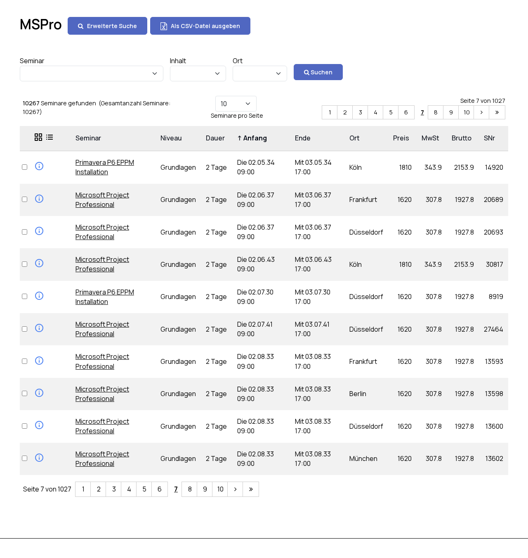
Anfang (253, 137)
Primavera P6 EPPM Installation (104, 167)
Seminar (89, 137)
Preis (402, 137)
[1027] (497, 112)
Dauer (216, 137)
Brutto (463, 137)
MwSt (432, 137)
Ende (304, 137)
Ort (355, 137)
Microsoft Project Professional (102, 199)
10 (467, 112)
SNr (490, 137)
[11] (482, 112)
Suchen (320, 72)
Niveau (172, 137)
